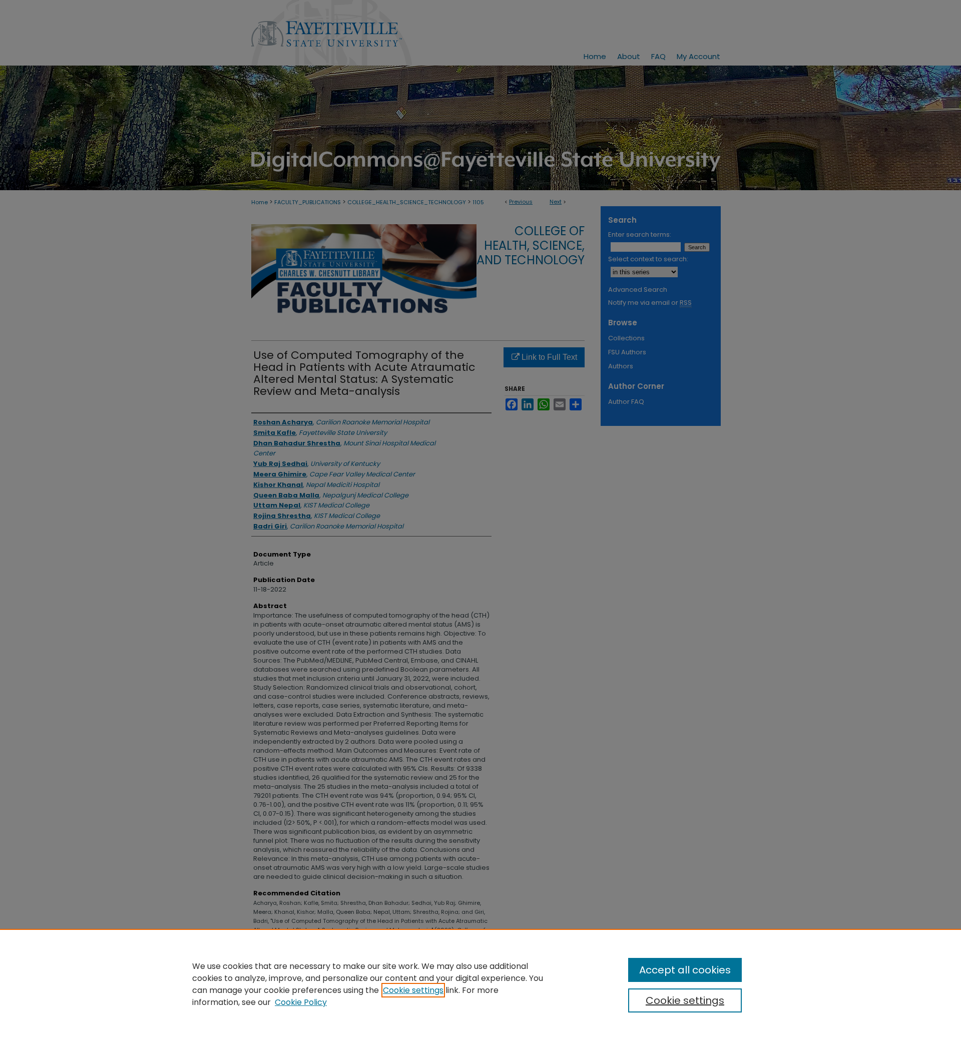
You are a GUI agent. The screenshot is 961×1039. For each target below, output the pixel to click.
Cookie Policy (301, 1002)
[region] (480, 984)
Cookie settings (413, 990)
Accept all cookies (685, 970)
